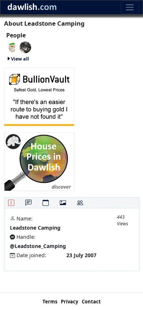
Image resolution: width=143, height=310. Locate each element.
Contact (91, 301)
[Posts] (28, 202)
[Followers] (80, 202)
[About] (11, 202)
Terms (50, 301)
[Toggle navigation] (130, 7)
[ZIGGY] (25, 46)
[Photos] (63, 202)
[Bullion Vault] (39, 95)
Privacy (69, 301)
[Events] (46, 202)
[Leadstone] (12, 46)
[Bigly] (39, 160)
